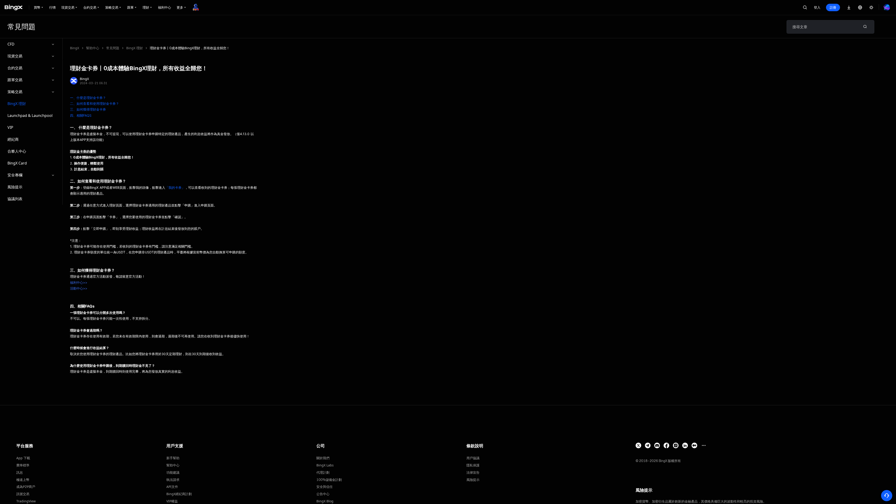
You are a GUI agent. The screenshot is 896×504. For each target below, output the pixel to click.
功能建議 (172, 472)
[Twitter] (638, 445)
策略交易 (14, 91)
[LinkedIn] (685, 445)
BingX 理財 (16, 103)
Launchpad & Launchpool (29, 115)
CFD (10, 44)
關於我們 (322, 458)
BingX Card (17, 163)
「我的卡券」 (175, 187)
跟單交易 (14, 79)
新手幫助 (172, 458)
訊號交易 (22, 494)
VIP (10, 127)
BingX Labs (325, 465)
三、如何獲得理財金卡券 (88, 109)
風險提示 (14, 186)
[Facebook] (666, 445)
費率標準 (22, 465)
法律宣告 (473, 472)
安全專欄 (14, 175)
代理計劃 (322, 472)
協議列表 (14, 198)
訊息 (19, 472)
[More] (704, 445)
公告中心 (322, 494)
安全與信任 (324, 486)
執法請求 (172, 479)
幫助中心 (92, 48)
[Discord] (657, 445)
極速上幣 (22, 479)
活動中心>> (78, 288)
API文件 (172, 486)
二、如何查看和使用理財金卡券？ (94, 103)
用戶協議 (473, 458)
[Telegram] (648, 445)
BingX (74, 48)
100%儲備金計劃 (329, 479)
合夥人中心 (16, 151)
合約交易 (14, 67)
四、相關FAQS (80, 115)
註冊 (833, 7)
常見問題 (112, 48)
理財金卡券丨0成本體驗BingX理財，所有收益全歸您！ (190, 48)
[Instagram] (676, 445)
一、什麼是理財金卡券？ (88, 98)
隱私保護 (473, 465)
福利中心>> (78, 282)
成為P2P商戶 (25, 486)
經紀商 (13, 139)
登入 (817, 7)
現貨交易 (14, 56)
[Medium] (694, 445)
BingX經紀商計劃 (179, 494)
